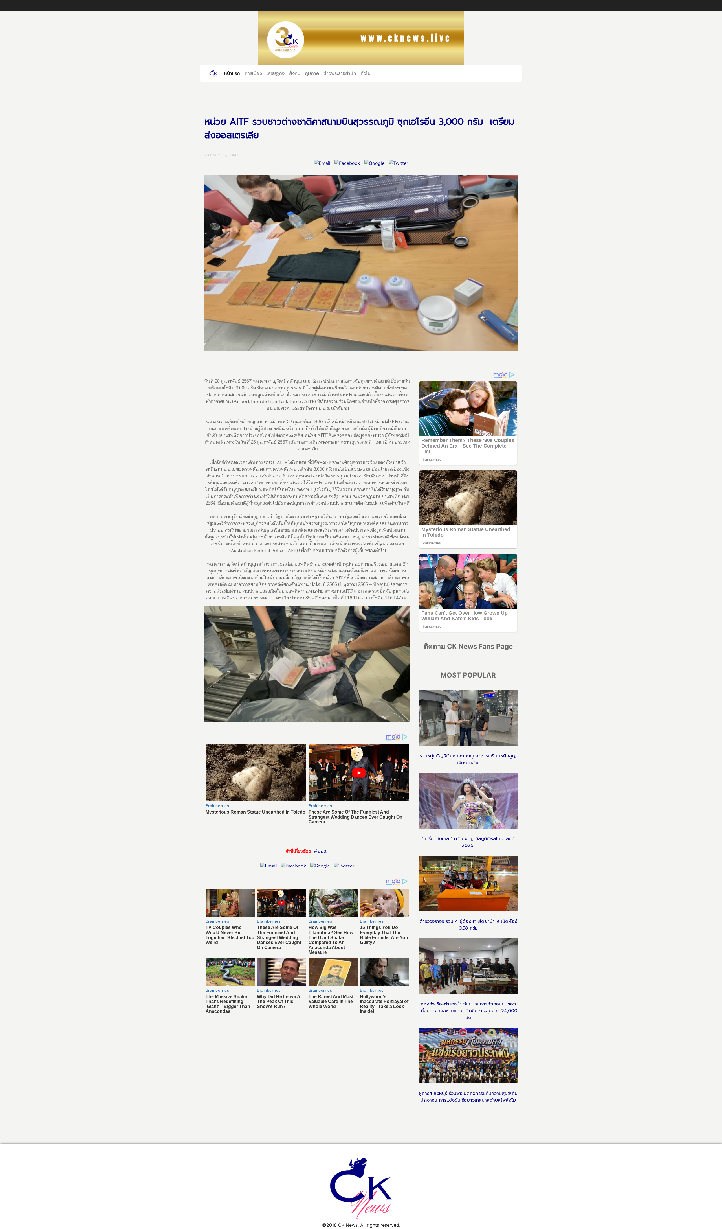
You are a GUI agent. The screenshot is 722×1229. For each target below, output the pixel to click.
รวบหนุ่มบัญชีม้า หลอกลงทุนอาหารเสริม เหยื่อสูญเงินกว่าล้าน (468, 759)
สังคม (294, 73)
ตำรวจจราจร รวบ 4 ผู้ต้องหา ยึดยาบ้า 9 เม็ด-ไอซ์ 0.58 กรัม (468, 925)
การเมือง (253, 73)
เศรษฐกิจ (276, 73)
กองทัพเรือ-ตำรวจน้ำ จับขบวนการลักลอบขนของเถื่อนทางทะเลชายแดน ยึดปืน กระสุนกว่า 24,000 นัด (468, 1011)
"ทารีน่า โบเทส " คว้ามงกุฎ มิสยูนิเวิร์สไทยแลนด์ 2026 (468, 842)
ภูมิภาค (312, 73)
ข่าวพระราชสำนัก (339, 73)
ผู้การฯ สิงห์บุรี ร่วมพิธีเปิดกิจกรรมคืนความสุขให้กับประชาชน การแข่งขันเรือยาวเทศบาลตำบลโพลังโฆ (468, 1097)
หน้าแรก (233, 73)
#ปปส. (320, 851)
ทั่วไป (366, 73)
